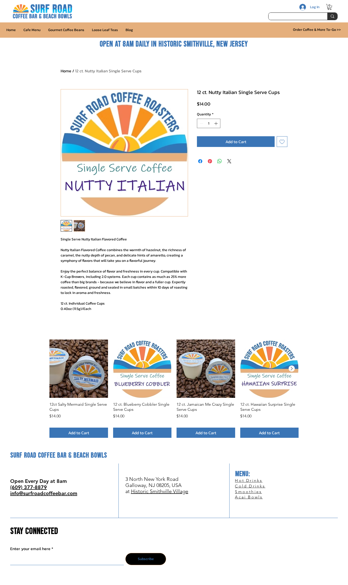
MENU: (242, 474)
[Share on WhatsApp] (220, 161)
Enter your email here (30, 549)
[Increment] (216, 123)
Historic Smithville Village (159, 491)
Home (66, 71)
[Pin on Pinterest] (210, 161)
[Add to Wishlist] (282, 141)
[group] (174, 388)
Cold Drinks (250, 486)
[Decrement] (201, 123)
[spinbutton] (208, 123)
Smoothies (248, 491)
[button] (329, 7)
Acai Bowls (249, 497)
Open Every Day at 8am (38, 481)
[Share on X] (229, 161)
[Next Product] (292, 368)
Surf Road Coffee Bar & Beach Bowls (58, 455)
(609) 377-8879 (28, 487)
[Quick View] (78, 368)
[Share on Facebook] (200, 161)
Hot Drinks (248, 480)
